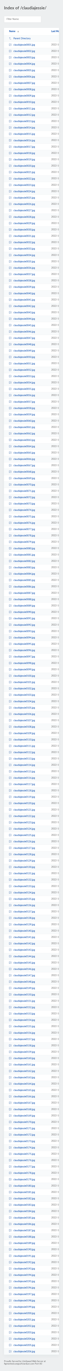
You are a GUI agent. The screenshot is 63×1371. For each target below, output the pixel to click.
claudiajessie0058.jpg (24, 408)
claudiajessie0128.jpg (24, 854)
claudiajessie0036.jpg (24, 268)
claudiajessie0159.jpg (24, 1052)
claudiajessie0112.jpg (24, 752)
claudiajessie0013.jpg (24, 121)
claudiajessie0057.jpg (24, 402)
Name (12, 31)
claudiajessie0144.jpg (24, 956)
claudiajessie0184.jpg (24, 1211)
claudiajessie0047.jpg (24, 338)
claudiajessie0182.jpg (24, 1198)
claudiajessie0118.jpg (24, 791)
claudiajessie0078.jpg (24, 536)
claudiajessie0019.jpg (24, 159)
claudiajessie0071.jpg (24, 491)
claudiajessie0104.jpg (24, 701)
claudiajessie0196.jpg (24, 1288)
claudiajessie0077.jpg (24, 529)
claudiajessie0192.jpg (24, 1262)
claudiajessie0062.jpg (24, 434)
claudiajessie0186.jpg (24, 1224)
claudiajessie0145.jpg (24, 963)
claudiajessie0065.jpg (24, 453)
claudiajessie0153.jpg (24, 1014)
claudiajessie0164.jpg (24, 1084)
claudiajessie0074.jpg (24, 510)
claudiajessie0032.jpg (24, 242)
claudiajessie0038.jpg (24, 281)
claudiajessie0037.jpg (24, 274)
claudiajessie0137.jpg (24, 912)
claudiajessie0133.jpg (24, 886)
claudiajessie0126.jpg (24, 841)
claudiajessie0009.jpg (24, 96)
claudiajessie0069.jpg (24, 478)
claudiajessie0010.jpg (24, 102)
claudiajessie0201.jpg (24, 1320)
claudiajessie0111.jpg (24, 746)
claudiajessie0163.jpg (24, 1077)
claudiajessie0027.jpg (24, 210)
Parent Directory (22, 38)
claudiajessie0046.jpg (24, 332)
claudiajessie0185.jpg (24, 1218)
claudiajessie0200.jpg (24, 1313)
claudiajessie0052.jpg (24, 370)
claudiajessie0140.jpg (24, 931)
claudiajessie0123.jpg (24, 822)
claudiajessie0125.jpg (24, 835)
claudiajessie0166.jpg (24, 1096)
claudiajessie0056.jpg (24, 395)
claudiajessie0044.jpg (24, 319)
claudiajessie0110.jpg (24, 740)
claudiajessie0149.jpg (24, 988)
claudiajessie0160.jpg (24, 1058)
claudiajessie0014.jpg (24, 128)
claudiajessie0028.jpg (24, 217)
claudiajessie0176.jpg (24, 1160)
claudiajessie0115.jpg (24, 771)
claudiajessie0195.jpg (24, 1281)
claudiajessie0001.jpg (24, 45)
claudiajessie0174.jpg (24, 1148)
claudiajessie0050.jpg (24, 357)
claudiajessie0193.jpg (24, 1269)
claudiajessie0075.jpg (24, 517)
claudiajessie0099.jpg (24, 669)
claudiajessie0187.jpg (24, 1230)
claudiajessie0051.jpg (24, 363)
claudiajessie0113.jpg (24, 759)
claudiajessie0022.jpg (24, 179)
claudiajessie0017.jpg (24, 147)
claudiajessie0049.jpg (24, 351)
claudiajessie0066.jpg (24, 459)
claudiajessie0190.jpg (24, 1249)
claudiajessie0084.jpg (24, 574)
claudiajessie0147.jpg (24, 975)
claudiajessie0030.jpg (24, 230)
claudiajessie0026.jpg (24, 204)
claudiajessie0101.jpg (24, 682)
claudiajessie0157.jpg (24, 1039)
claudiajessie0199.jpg (24, 1307)
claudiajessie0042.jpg (24, 306)
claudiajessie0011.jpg (24, 109)
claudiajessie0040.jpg (24, 293)
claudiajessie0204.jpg (24, 1339)
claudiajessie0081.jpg (24, 555)
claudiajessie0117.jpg (24, 784)
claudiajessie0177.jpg (24, 1167)
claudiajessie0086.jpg (24, 586)
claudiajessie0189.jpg (24, 1243)
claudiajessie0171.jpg (24, 1128)
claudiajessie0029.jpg (24, 223)
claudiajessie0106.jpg (24, 714)
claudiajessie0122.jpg (24, 816)
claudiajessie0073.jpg (24, 504)
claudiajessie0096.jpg (24, 650)
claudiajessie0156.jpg (24, 1033)
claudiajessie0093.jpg (24, 631)
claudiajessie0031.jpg (24, 236)
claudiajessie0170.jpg (24, 1122)
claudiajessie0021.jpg (24, 172)
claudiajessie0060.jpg (24, 421)
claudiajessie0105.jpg (24, 708)
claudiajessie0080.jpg (24, 548)
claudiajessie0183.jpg (24, 1205)
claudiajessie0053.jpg (24, 376)
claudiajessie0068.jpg (24, 472)
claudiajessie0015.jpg (24, 134)
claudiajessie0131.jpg (24, 873)
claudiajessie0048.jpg (24, 344)
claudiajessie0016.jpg (24, 140)
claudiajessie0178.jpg (24, 1173)
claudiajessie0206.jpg (24, 1351)
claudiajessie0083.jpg (24, 567)
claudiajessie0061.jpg (24, 427)
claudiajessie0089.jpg (24, 606)
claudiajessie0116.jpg (24, 778)
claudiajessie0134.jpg (24, 893)
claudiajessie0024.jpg (24, 191)
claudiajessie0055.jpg (24, 389)
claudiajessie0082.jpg (24, 561)
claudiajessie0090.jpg (24, 612)
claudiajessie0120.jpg (24, 803)
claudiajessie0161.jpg (24, 1065)
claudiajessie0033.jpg (24, 249)
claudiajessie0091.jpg (24, 618)
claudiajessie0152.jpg (24, 1007)
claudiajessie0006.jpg (24, 77)
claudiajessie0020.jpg (24, 166)
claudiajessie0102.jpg (24, 689)
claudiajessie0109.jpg (24, 733)
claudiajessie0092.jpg (24, 625)
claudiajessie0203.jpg (24, 1332)
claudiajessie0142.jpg (24, 943)
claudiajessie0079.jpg (24, 542)
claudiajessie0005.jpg (24, 70)
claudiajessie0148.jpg (24, 982)
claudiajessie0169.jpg (24, 1116)
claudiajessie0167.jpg (24, 1103)
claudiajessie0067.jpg (24, 465)
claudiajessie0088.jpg (24, 599)
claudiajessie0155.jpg (24, 1026)
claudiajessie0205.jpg (24, 1345)
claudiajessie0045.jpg (24, 325)
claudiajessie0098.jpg (24, 663)
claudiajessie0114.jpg (24, 765)
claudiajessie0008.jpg (24, 89)
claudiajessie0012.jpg (24, 115)
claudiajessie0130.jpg (24, 867)
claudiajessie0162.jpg (24, 1071)
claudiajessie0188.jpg (24, 1237)
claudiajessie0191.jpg (24, 1256)
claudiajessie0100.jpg (24, 676)
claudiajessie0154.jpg (24, 1020)
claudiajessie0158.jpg (24, 1046)
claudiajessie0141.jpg (24, 937)
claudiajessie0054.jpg (24, 383)
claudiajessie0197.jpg (24, 1294)
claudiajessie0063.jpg (24, 440)
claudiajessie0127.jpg (24, 848)
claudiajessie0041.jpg (24, 300)
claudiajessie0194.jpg (24, 1275)
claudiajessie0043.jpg (24, 312)
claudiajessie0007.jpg (24, 83)
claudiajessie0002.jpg (24, 51)
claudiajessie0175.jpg (24, 1154)
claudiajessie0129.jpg (24, 861)
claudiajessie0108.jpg (24, 727)
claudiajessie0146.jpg (24, 969)
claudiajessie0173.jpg (24, 1141)
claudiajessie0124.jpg (24, 829)
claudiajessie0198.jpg (24, 1301)
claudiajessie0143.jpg (24, 950)
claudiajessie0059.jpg (24, 414)
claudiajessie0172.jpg (24, 1135)
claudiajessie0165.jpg (24, 1090)
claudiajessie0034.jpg (24, 255)
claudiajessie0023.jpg (24, 185)
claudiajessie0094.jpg (24, 638)
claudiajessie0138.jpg (24, 918)
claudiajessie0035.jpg (24, 262)
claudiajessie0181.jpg (24, 1192)
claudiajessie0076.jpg (24, 523)
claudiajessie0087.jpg (24, 593)
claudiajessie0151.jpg (24, 1001)
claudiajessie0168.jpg (24, 1109)
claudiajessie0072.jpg (24, 497)
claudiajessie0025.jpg (24, 198)
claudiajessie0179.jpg (24, 1179)
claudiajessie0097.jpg (24, 657)
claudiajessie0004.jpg (24, 64)
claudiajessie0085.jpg (24, 580)
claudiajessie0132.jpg (24, 880)
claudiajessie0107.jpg (24, 720)
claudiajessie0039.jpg (24, 287)
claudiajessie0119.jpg (24, 797)
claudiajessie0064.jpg (24, 446)
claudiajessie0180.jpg (24, 1186)
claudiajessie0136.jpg (24, 905)
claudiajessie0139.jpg (24, 924)
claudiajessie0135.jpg (24, 899)
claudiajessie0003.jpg (24, 57)
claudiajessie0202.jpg (24, 1326)
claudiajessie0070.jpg (24, 485)
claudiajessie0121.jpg (24, 810)
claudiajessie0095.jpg (24, 644)
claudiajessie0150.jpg (24, 994)
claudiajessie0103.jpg (24, 695)
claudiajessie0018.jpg (24, 153)
